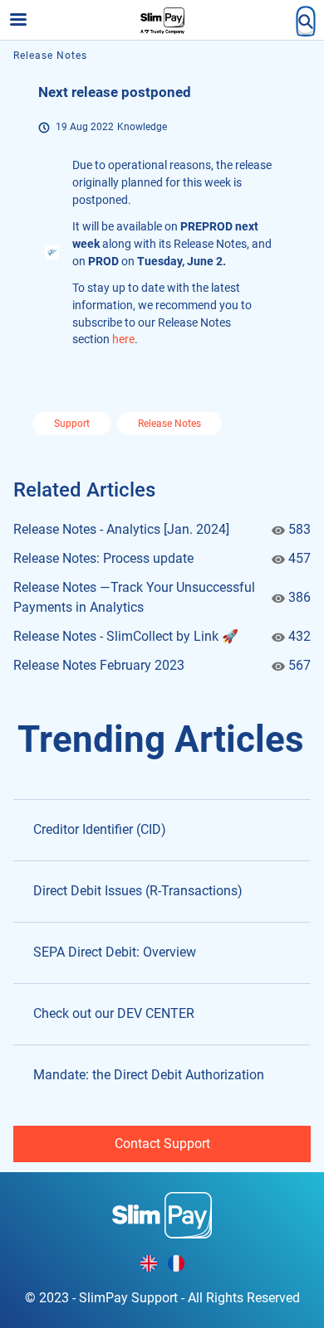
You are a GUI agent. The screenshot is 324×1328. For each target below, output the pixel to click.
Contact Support (162, 1143)
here (123, 339)
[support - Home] (162, 20)
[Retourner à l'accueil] (162, 1214)
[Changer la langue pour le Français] (176, 1263)
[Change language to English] (148, 1263)
